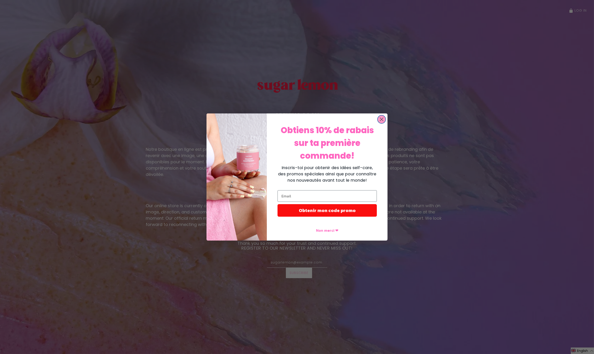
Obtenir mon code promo (327, 210)
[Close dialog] (382, 119)
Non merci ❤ (327, 230)
